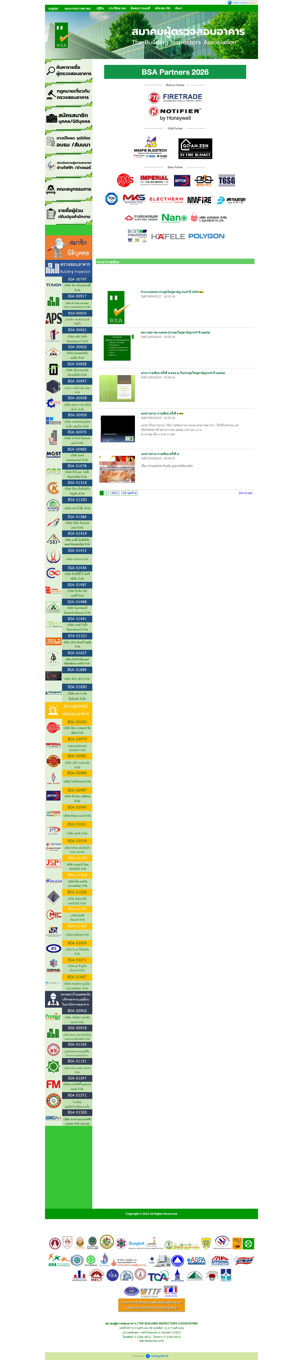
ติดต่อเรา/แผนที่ (140, 8)
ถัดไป (114, 493)
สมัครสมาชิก (162, 8)
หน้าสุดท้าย (129, 493)
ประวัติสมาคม (117, 8)
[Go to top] (245, 493)
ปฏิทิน (100, 8)
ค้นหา (179, 8)
